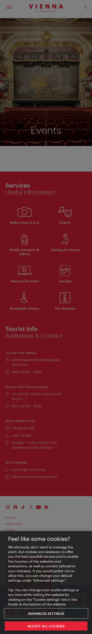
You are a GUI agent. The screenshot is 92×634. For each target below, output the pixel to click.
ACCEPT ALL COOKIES (46, 626)
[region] (46, 582)
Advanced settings (46, 613)
